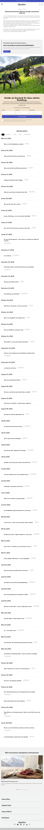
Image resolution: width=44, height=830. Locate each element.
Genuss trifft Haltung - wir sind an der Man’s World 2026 (17, 216)
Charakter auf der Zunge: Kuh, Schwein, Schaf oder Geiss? (17, 462)
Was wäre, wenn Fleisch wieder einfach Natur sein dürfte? (17, 392)
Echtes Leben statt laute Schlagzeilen (12, 438)
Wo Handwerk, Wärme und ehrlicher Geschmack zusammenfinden (19, 267)
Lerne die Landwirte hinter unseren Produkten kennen (16, 474)
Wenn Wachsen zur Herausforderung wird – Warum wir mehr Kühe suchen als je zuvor (22, 713)
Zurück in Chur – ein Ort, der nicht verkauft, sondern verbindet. (18, 522)
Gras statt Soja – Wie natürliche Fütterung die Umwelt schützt (18, 642)
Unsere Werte (7, 811)
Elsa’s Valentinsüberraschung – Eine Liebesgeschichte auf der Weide (19, 691)
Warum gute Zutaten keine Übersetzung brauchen (15, 168)
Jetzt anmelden (22, 116)
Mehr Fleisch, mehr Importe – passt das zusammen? (16, 305)
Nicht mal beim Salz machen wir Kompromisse (18, 45)
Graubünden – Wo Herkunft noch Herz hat (13, 486)
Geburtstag (31, 110)
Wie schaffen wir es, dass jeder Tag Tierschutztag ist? (16, 341)
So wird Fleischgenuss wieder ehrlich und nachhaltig (16, 736)
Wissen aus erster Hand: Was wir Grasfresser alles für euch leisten (19, 727)
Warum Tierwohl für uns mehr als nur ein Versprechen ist (17, 668)
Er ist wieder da (7, 255)
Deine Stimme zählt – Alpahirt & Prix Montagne (15, 450)
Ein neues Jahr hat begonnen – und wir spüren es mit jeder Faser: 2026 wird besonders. (21, 240)
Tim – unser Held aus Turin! (10, 630)
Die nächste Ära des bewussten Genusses (13, 426)
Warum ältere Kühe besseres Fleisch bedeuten (14, 701)
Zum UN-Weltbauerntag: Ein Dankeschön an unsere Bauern (17, 510)
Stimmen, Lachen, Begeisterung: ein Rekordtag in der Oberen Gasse (19, 353)
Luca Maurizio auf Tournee (10, 368)
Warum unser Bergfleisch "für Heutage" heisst (14, 317)
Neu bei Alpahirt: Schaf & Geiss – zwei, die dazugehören (17, 558)
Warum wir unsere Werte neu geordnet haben (14, 498)
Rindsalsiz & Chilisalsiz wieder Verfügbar (13, 180)
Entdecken (5, 818)
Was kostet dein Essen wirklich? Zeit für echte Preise (16, 570)
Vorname (17, 110)
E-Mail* (3, 110)
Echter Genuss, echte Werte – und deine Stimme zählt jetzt (17, 403)
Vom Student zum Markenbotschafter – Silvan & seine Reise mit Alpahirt (20, 653)
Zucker (14, 26)
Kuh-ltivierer (20, 9)
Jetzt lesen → (7, 51)
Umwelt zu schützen (6, 31)
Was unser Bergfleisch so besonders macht (13, 329)
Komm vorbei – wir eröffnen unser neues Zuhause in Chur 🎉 (18, 546)
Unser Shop (6, 799)
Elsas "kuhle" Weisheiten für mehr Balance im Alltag (16, 594)
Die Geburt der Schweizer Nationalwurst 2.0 (14, 414)
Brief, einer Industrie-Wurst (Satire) (12, 380)
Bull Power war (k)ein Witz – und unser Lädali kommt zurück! (18, 606)
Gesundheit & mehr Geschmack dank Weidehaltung (15, 582)
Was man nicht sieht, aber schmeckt (12, 204)
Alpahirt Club (6, 805)
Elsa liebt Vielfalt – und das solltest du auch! (14, 618)
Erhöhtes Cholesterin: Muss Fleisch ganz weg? (9, 781)
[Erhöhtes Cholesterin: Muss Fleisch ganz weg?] (22, 767)
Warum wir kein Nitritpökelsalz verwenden (13, 144)
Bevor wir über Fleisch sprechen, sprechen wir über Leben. (17, 228)
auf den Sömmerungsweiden (8, 25)
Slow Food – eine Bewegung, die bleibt (12, 680)
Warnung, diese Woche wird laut (11, 281)
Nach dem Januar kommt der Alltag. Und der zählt (15, 192)
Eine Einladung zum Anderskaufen (12, 293)
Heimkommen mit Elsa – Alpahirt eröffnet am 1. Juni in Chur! (18, 534)
